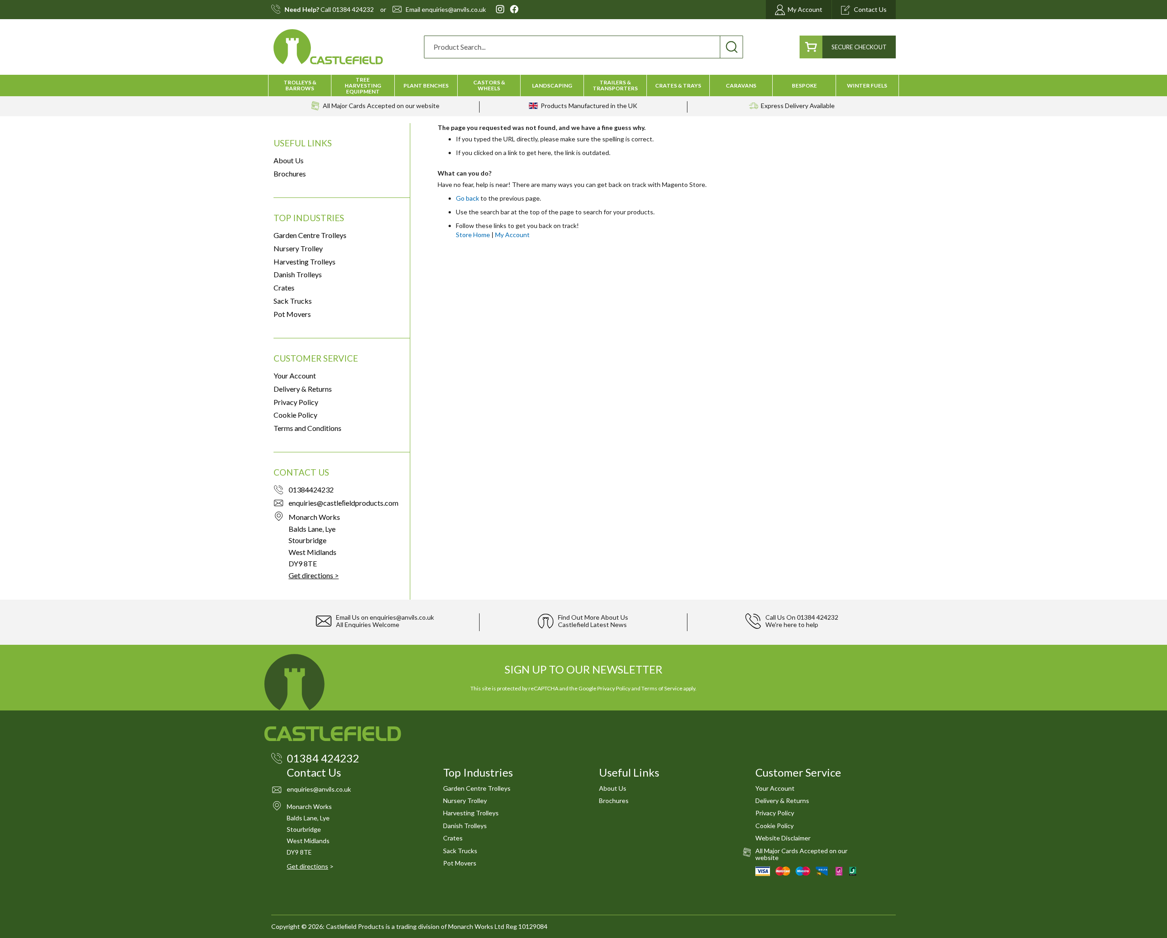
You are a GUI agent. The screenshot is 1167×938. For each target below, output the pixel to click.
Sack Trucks (293, 300)
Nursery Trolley (298, 248)
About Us (289, 160)
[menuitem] (300, 85)
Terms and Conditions (307, 428)
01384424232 (311, 489)
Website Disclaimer (783, 838)
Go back (467, 198)
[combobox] (583, 47)
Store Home (473, 234)
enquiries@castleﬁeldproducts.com (343, 502)
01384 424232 (353, 9)
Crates (284, 287)
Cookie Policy (295, 414)
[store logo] (328, 46)
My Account (512, 234)
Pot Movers (292, 314)
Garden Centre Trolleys (310, 235)
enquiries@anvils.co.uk (454, 9)
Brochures (290, 173)
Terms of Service (661, 688)
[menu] (583, 85)
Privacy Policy (296, 402)
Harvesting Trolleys (305, 261)
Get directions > (314, 575)
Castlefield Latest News (592, 624)
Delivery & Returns (303, 388)
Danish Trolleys (298, 274)
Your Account (295, 375)
